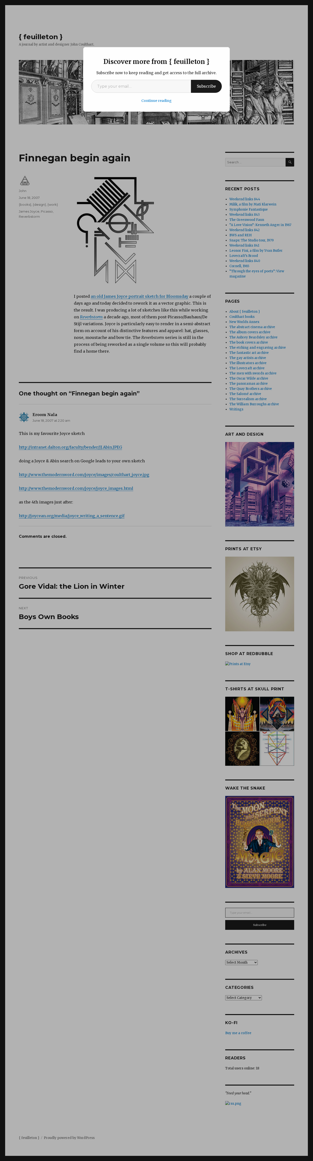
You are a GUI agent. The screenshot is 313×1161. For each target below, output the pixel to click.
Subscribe (206, 86)
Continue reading (156, 100)
